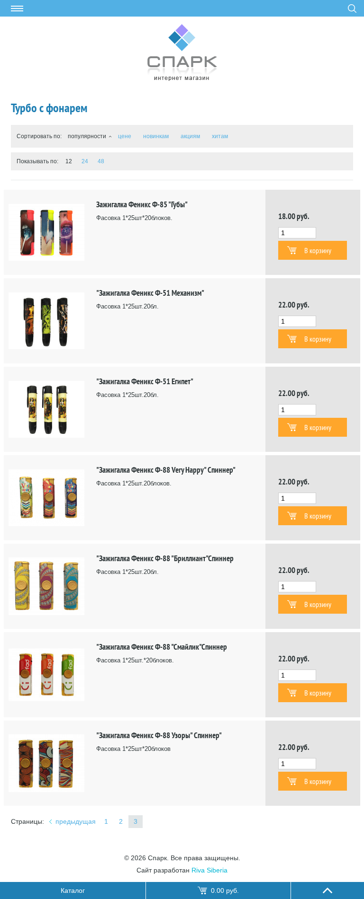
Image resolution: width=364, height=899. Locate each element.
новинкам (156, 136)
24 (85, 161)
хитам (220, 136)
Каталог (73, 890)
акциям (190, 136)
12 (68, 161)
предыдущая (75, 821)
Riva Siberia (209, 870)
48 (101, 161)
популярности (87, 136)
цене (124, 136)
